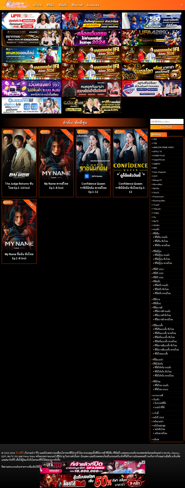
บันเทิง (156, 399)
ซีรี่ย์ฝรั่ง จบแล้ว (161, 285)
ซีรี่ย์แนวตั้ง (158, 325)
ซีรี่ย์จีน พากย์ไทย (162, 245)
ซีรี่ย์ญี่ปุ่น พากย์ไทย (163, 263)
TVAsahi (157, 208)
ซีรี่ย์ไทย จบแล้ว (162, 385)
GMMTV (156, 163)
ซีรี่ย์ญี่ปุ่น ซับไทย (162, 259)
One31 (156, 192)
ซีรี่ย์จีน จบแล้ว (161, 237)
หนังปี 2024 (158, 417)
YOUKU (156, 225)
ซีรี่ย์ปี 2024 (158, 269)
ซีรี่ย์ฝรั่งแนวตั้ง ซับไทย (165, 337)
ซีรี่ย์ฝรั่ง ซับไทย (162, 289)
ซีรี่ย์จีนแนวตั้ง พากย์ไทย (165, 333)
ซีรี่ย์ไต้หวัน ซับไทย (163, 371)
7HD (155, 143)
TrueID (156, 204)
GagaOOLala (159, 159)
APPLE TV (157, 151)
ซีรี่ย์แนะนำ (158, 359)
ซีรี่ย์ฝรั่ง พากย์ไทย (163, 293)
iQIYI (155, 176)
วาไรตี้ (156, 413)
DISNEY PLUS (159, 155)
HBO (155, 167)
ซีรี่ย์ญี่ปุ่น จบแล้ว (162, 255)
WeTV (156, 221)
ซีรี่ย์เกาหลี (77, 5)
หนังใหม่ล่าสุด (159, 425)
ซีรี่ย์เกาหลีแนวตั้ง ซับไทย (166, 345)
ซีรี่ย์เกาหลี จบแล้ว (162, 311)
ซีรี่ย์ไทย (156, 381)
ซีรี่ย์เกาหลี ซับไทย (163, 315)
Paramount (158, 196)
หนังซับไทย (160, 429)
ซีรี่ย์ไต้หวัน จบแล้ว (163, 367)
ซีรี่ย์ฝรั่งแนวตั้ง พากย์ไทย (166, 341)
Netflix (156, 188)
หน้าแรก (37, 5)
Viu (154, 217)
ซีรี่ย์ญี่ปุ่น (157, 251)
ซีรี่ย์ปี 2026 (158, 277)
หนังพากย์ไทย (161, 433)
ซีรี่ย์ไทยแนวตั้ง (161, 353)
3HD (155, 139)
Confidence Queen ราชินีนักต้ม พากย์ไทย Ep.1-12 (93, 188)
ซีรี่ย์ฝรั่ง (63, 5)
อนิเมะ (156, 439)
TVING (156, 213)
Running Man (159, 200)
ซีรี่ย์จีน (50, 5)
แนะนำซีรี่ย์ (160, 407)
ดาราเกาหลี (158, 395)
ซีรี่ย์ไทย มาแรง (161, 389)
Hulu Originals (159, 172)
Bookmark (93, 5)
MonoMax (157, 184)
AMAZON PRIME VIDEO (163, 147)
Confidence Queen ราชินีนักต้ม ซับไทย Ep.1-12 (130, 188)
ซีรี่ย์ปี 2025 (158, 273)
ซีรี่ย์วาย (156, 299)
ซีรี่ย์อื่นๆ (157, 303)
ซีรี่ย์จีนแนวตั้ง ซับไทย (164, 329)
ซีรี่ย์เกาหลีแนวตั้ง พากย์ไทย (167, 349)
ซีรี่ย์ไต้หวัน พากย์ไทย (164, 375)
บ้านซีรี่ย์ (20, 452)
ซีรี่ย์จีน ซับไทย (161, 241)
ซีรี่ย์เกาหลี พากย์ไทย (164, 319)
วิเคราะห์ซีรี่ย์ (160, 403)
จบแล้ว (156, 229)
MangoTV (157, 180)
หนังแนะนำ (158, 421)
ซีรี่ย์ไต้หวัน (158, 363)
